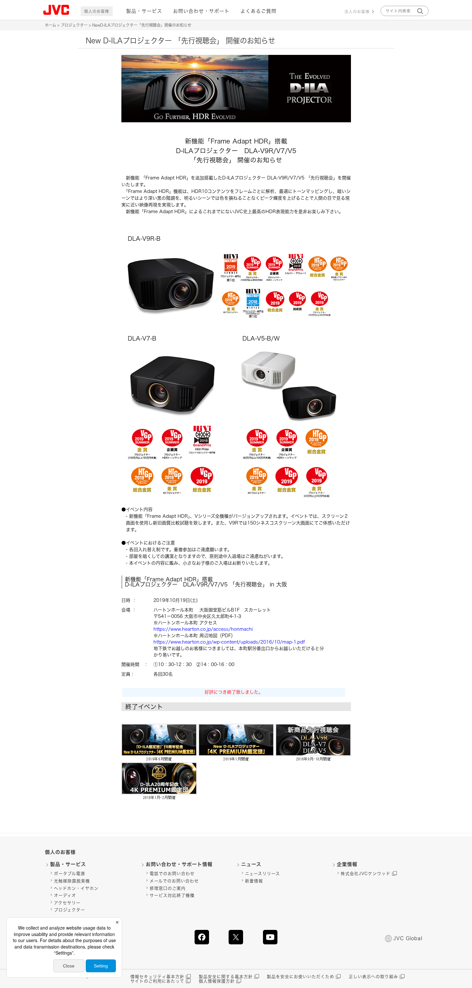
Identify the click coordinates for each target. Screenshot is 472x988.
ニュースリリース (262, 873)
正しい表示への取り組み (373, 977)
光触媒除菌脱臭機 (72, 881)
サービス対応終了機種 (172, 895)
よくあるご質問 (258, 11)
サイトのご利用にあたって (157, 981)
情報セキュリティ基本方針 (157, 977)
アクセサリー (67, 903)
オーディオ (65, 895)
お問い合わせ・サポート (201, 11)
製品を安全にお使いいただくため (300, 977)
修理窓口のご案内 (168, 888)
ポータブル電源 (69, 873)
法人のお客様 (357, 11)
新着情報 (254, 881)
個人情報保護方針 (217, 981)
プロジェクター (74, 25)
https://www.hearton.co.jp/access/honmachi (203, 629)
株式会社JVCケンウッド (365, 873)
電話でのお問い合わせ (172, 873)
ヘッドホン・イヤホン (76, 888)
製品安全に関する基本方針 (226, 977)
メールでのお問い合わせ (174, 881)
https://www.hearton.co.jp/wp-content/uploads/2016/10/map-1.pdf (229, 642)
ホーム (50, 25)
